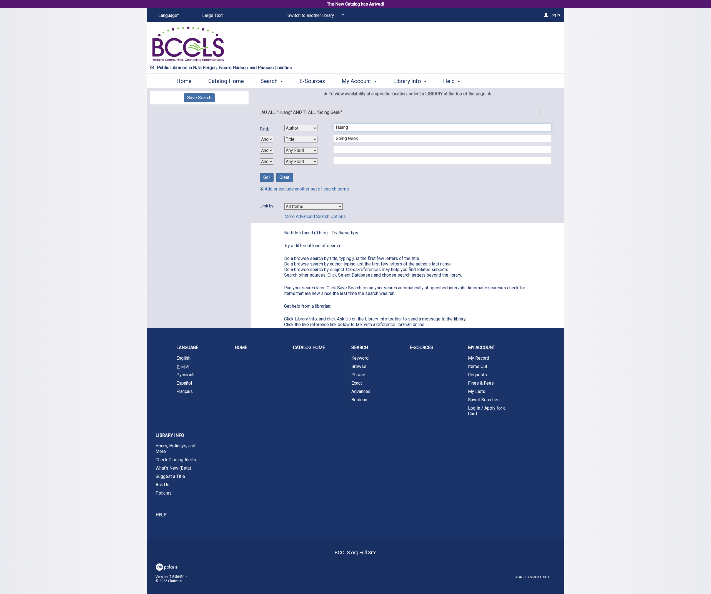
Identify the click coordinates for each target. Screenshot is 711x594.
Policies (164, 493)
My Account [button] (357, 81)
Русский (185, 374)
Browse (358, 366)
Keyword (360, 358)
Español (184, 383)
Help (161, 514)
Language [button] (187, 347)
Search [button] (270, 81)
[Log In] (546, 15)
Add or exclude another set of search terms (306, 189)
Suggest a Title (170, 476)
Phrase (358, 374)
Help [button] (449, 81)
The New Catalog (343, 4)
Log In (555, 15)
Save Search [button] (199, 97)
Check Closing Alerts (176, 459)
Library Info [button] (407, 81)
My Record (478, 358)
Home (184, 81)
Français (184, 391)
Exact (356, 383)
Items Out (477, 366)
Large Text (212, 15)
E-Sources (312, 81)
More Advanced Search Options (315, 216)
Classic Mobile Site (532, 577)
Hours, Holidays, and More (175, 448)
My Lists (476, 391)
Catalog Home (226, 81)
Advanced (360, 391)
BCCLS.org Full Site (356, 552)
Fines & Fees (481, 383)
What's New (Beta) (173, 468)
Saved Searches (484, 399)
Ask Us (162, 484)
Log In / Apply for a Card (486, 410)
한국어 (183, 366)
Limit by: (267, 206)
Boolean (359, 399)
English (183, 358)
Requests (477, 374)
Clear (284, 177)
